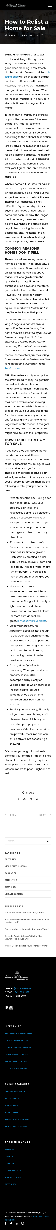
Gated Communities (16, 1040)
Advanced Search (15, 1091)
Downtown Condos (17, 1054)
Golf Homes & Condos (18, 1047)
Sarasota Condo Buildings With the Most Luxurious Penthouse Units (24, 937)
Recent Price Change (17, 1119)
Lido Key (9, 1163)
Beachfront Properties (18, 1033)
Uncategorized (30, 35)
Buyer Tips (11, 859)
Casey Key (10, 1156)
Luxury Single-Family (17, 1068)
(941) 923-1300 (21, 992)
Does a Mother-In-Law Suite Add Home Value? (27, 929)
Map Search (11, 1105)
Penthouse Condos (16, 1061)
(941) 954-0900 (22, 988)
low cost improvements (31, 621)
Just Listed (11, 1112)
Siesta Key (10, 887)
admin (12, 35)
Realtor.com (12, 368)
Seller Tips (11, 880)
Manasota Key (13, 1177)
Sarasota (10, 873)
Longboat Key (13, 1170)
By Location (12, 1098)
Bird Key (9, 1149)
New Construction (16, 866)
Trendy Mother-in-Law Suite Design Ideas (24, 912)
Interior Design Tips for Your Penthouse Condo (27, 945)
